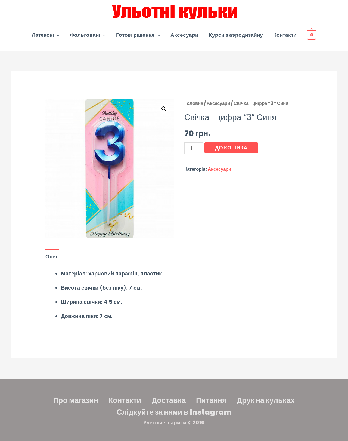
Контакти (285, 35)
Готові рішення (135, 35)
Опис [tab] (52, 256)
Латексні (43, 35)
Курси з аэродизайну (236, 35)
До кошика (231, 147)
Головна (193, 103)
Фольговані (85, 35)
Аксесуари (184, 35)
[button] (164, 109)
